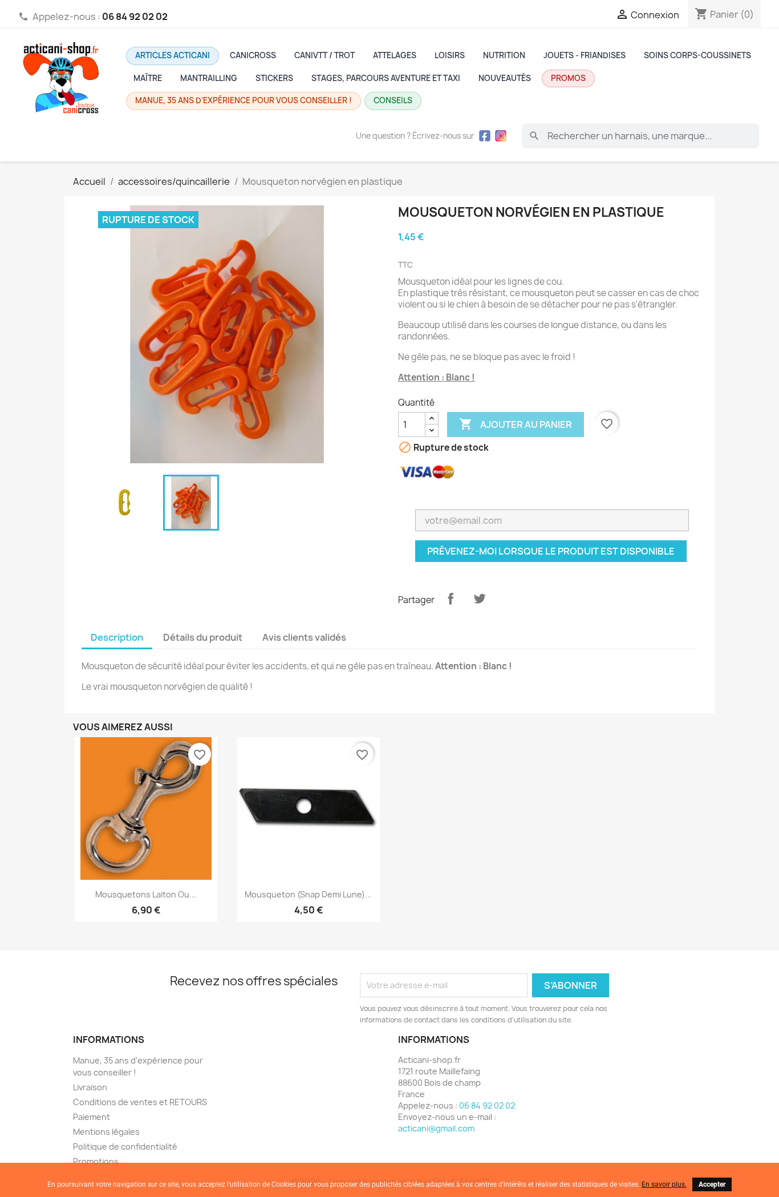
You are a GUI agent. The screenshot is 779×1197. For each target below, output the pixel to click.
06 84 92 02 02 (487, 1105)
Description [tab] (117, 637)
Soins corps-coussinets (697, 55)
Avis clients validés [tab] (304, 637)
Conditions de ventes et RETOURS (140, 1102)
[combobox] (640, 135)
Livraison (90, 1087)
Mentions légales (106, 1131)
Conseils (393, 100)
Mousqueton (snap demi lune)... (308, 894)
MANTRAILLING (208, 78)
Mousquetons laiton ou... (145, 894)
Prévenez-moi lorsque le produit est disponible (551, 551)
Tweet (479, 598)
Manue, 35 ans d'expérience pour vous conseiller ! (243, 100)
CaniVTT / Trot (324, 55)
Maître (147, 78)
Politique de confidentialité (125, 1146)
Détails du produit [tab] (202, 637)
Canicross (253, 55)
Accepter (712, 1184)
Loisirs (450, 55)
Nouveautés (504, 78)
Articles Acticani (172, 55)
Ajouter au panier (515, 424)
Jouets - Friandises (584, 55)
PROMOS (568, 78)
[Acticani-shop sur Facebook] (484, 135)
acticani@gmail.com (436, 1128)
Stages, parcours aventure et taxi (385, 78)
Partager (450, 598)
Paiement (91, 1116)
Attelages (394, 55)
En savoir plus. (664, 1184)
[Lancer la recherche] (534, 135)
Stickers (274, 78)
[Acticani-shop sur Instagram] (500, 135)
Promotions (96, 1161)
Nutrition (504, 55)
